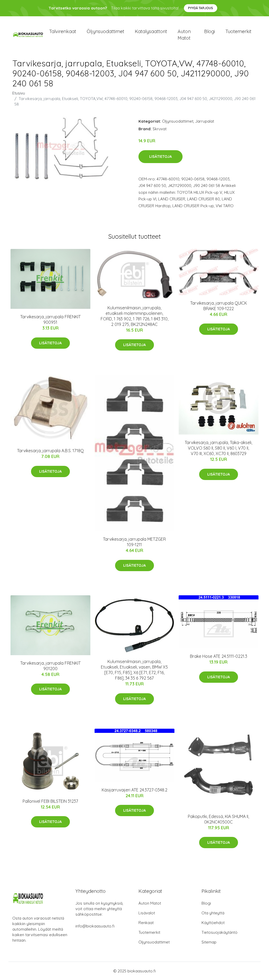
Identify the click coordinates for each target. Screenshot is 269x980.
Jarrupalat (204, 121)
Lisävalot (146, 912)
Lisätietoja (160, 156)
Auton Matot (149, 903)
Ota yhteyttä (212, 912)
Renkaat (146, 922)
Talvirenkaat (62, 31)
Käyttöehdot (213, 922)
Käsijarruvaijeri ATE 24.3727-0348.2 (134, 790)
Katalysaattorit (151, 31)
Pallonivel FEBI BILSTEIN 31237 (50, 801)
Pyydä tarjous (200, 8)
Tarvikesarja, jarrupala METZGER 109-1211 (134, 541)
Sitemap (208, 942)
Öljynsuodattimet (105, 31)
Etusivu (18, 93)
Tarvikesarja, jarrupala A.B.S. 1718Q (50, 450)
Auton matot (184, 34)
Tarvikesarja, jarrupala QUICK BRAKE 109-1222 (218, 305)
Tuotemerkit (238, 31)
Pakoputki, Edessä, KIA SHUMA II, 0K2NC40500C (218, 819)
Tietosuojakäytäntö (219, 932)
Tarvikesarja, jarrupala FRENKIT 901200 (50, 665)
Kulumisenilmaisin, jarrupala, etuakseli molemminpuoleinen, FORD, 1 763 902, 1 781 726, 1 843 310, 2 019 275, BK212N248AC (134, 316)
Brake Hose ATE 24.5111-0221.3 (218, 656)
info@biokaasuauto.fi (95, 926)
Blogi (209, 31)
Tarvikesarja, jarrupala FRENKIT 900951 (50, 319)
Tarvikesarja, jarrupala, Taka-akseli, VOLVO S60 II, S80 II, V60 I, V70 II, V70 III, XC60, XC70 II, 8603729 (218, 448)
